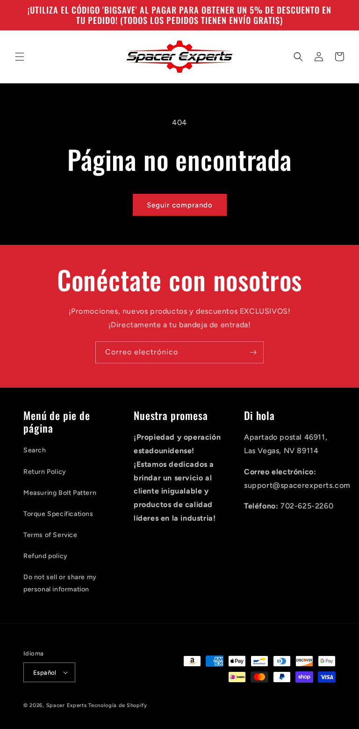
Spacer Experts (66, 705)
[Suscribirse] (253, 352)
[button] (19, 56)
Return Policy (44, 472)
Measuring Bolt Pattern (59, 493)
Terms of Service (50, 535)
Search (34, 450)
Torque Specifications (58, 514)
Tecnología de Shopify (117, 705)
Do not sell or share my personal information (60, 583)
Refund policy (45, 556)
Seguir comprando (180, 205)
